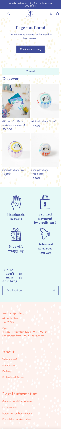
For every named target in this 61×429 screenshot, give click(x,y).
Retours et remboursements (17, 413)
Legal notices (9, 407)
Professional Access (13, 377)
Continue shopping (30, 49)
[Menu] (3, 13)
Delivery (7, 371)
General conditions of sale (17, 401)
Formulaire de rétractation (16, 419)
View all (30, 71)
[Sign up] (54, 290)
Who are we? (9, 359)
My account (8, 365)
